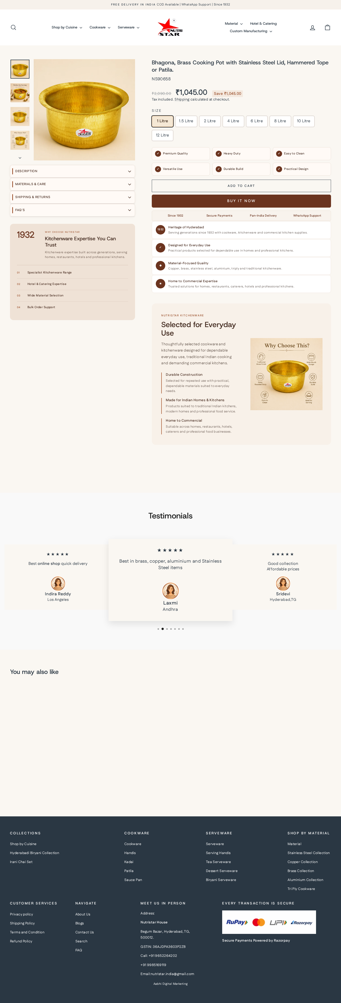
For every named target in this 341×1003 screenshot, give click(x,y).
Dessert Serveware (222, 871)
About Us (82, 914)
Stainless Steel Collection (309, 853)
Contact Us (84, 932)
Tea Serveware (218, 862)
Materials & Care (30, 184)
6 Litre (257, 121)
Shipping (181, 99)
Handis (130, 853)
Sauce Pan (133, 880)
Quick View (48, 758)
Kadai (129, 862)
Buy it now (241, 201)
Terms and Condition (27, 932)
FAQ (78, 950)
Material (232, 23)
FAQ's (20, 210)
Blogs (79, 923)
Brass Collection (301, 871)
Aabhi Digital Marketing (171, 984)
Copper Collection (303, 862)
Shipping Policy (22, 923)
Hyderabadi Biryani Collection (34, 853)
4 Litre (233, 121)
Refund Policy (21, 941)
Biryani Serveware (221, 880)
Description (26, 171)
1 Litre (162, 121)
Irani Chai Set (21, 862)
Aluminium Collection (306, 880)
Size (157, 111)
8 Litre (280, 121)
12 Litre (162, 135)
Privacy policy (21, 914)
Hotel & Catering (263, 23)
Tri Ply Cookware (301, 888)
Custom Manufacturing (249, 31)
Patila (129, 871)
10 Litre (304, 121)
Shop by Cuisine (65, 27)
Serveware (127, 27)
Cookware (98, 27)
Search (81, 941)
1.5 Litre (186, 121)
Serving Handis (218, 853)
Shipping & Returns (32, 197)
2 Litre (210, 121)
